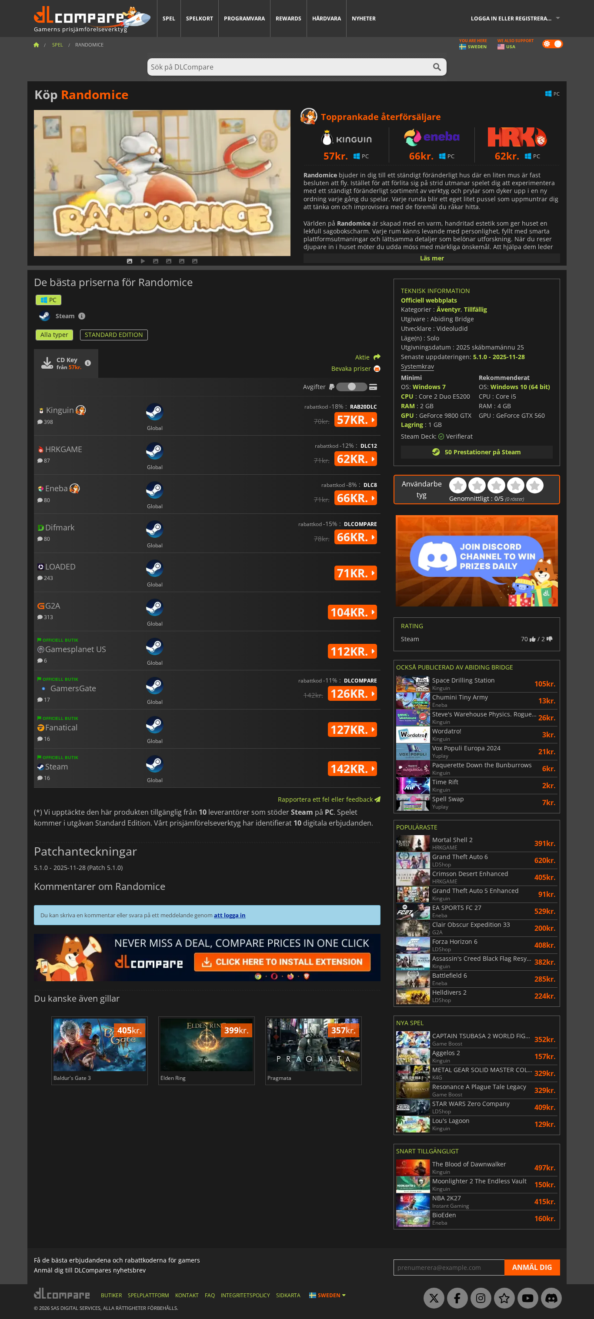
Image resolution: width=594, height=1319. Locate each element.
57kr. (354, 419)
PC (53, 300)
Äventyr (449, 309)
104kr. (350, 612)
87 (46, 460)
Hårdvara (326, 18)
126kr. (350, 693)
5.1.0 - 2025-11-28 (499, 357)
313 (48, 616)
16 (46, 738)
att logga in (230, 915)
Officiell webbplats (429, 300)
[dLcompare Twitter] (432, 1298)
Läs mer (432, 258)
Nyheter (364, 18)
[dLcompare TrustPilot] (502, 1298)
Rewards (288, 18)
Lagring (412, 424)
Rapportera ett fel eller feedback (326, 799)
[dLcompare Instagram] (479, 1298)
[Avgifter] (351, 387)
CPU (407, 396)
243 (48, 577)
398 (48, 421)
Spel (169, 18)
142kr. (350, 768)
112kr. (350, 651)
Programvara (244, 18)
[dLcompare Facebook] (455, 1298)
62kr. (354, 458)
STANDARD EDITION (114, 334)
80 (46, 499)
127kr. (350, 729)
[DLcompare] (62, 1293)
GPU (407, 415)
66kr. (354, 497)
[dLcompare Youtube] (526, 1298)
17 (46, 699)
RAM (408, 406)
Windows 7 (429, 387)
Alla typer (54, 334)
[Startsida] (36, 44)
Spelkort (199, 18)
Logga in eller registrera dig (514, 18)
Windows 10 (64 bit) (520, 387)
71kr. (354, 573)
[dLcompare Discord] (549, 1298)
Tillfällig (475, 309)
